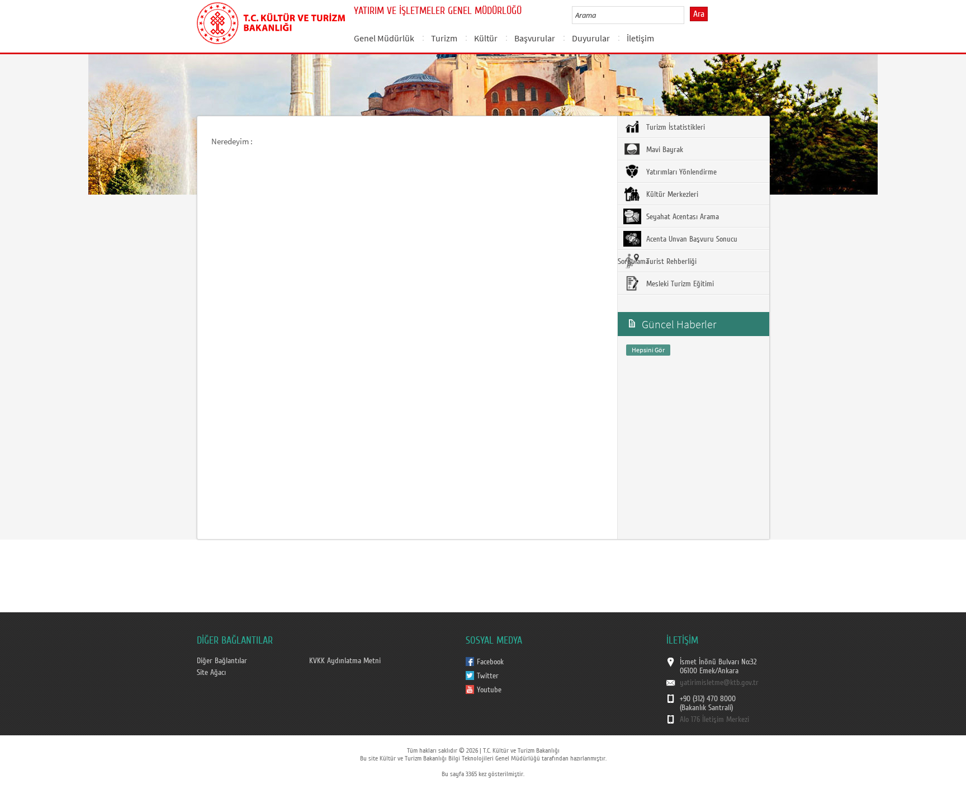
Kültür (486, 38)
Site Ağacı (211, 672)
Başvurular (534, 38)
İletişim (640, 38)
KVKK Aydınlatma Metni (345, 660)
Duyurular (591, 38)
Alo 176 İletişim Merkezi (714, 719)
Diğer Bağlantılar (222, 660)
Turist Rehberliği (670, 261)
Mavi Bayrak (663, 149)
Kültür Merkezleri (671, 194)
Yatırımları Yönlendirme (680, 172)
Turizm (444, 38)
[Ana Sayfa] (271, 21)
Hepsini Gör (648, 350)
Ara (698, 14)
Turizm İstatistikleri (674, 127)
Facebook (490, 662)
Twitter (488, 676)
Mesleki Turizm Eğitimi (679, 284)
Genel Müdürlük (384, 38)
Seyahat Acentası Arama (681, 216)
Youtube (489, 690)
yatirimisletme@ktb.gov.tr (719, 682)
